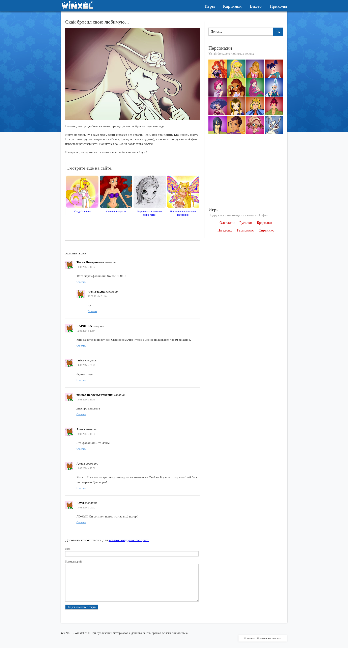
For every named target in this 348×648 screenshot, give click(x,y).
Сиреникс (266, 230)
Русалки (245, 222)
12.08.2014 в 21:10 (97, 296)
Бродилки (264, 222)
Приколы (278, 6)
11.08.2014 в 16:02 (86, 267)
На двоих (225, 230)
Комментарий (73, 561)
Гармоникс (245, 230)
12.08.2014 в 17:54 (86, 330)
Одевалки (227, 222)
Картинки (232, 6)
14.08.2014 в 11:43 (86, 399)
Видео (256, 6)
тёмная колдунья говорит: (129, 540)
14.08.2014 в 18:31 (86, 468)
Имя (67, 548)
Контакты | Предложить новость (262, 638)
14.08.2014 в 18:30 (86, 434)
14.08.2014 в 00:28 (86, 365)
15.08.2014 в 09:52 (86, 507)
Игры (210, 6)
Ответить (81, 282)
